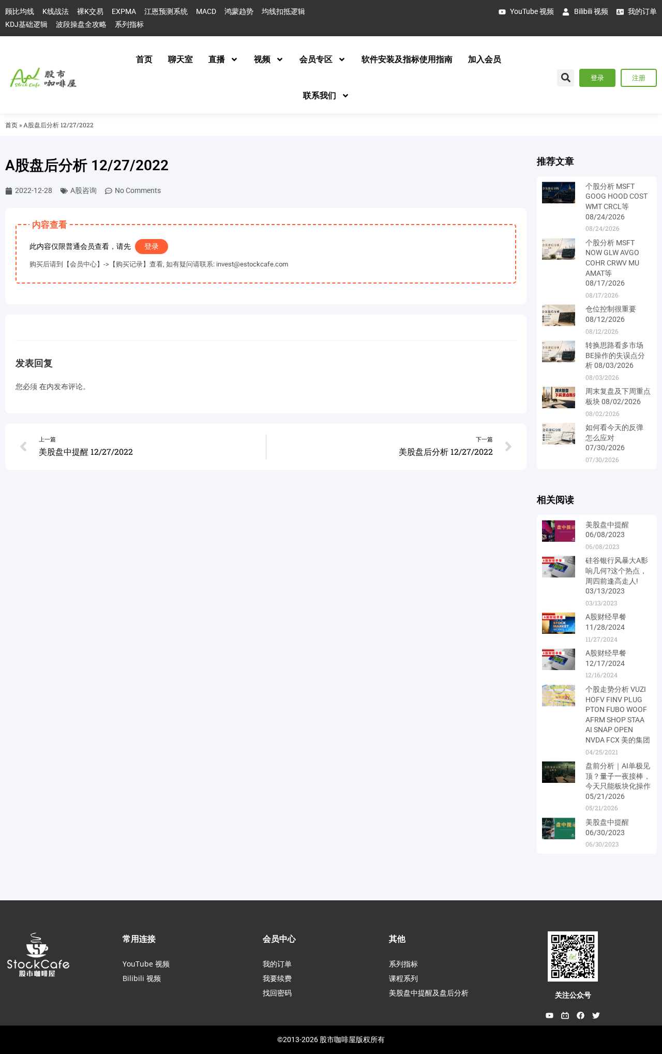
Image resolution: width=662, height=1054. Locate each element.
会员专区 (316, 59)
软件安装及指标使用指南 (407, 59)
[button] (565, 77)
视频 (262, 59)
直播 (216, 59)
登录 (151, 246)
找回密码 (277, 993)
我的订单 (277, 964)
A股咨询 (83, 190)
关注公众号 (573, 995)
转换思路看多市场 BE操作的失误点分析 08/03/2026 (615, 355)
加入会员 (484, 59)
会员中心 (279, 938)
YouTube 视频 (146, 964)
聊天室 (180, 59)
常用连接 (139, 938)
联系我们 (319, 95)
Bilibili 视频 (142, 978)
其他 (397, 938)
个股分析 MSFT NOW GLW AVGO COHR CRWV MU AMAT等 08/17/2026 (612, 263)
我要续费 (277, 978)
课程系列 (403, 978)
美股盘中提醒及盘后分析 (429, 993)
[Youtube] (549, 1015)
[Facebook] (580, 1015)
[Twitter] (596, 1015)
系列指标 (403, 964)
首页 (144, 59)
